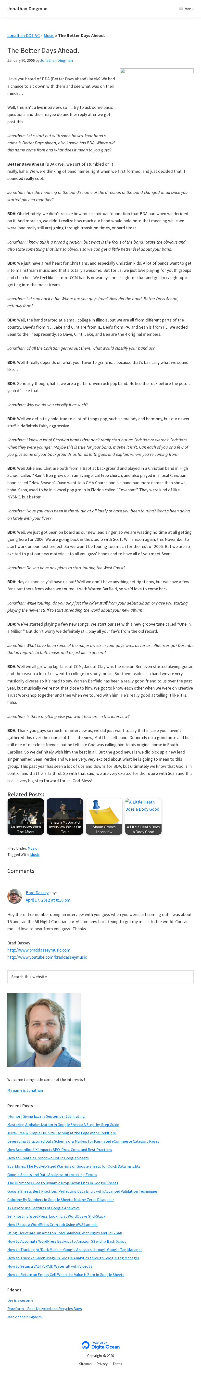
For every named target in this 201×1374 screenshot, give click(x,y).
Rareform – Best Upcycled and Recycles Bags (44, 1308)
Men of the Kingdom (24, 1316)
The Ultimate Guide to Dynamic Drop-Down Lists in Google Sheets (62, 1182)
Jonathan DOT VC (23, 35)
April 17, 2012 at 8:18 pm (48, 900)
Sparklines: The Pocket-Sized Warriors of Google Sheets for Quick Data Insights (73, 1166)
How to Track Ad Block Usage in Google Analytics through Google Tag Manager (73, 1257)
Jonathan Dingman (27, 8)
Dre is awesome (20, 1300)
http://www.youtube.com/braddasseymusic (47, 957)
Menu (189, 8)
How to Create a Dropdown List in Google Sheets (48, 1157)
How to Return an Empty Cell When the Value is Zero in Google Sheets (65, 1274)
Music (49, 35)
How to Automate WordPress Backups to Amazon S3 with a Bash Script (66, 1241)
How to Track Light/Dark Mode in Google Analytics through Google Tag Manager (74, 1249)
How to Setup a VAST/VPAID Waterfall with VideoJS (49, 1266)
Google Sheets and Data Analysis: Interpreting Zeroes (52, 1174)
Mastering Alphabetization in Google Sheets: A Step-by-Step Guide (63, 1124)
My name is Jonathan (25, 1090)
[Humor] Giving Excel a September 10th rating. (46, 1116)
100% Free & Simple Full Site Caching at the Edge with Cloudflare (61, 1132)
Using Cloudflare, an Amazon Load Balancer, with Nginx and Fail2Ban (64, 1232)
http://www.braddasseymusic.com (38, 950)
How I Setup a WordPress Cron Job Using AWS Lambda (52, 1224)
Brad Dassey (37, 892)
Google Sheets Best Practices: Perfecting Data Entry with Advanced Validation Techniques (82, 1191)
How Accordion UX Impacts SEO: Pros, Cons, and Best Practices (59, 1149)
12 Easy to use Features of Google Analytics (43, 1207)
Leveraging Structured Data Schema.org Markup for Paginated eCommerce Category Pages (83, 1141)
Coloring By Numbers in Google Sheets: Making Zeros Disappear (60, 1199)
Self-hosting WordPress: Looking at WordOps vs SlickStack (56, 1216)
